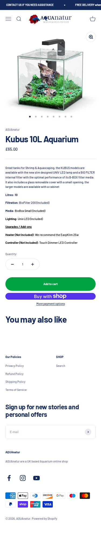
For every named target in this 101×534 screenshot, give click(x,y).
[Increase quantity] (32, 264)
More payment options (50, 303)
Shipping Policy (15, 381)
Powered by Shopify (44, 518)
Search (60, 365)
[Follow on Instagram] (22, 478)
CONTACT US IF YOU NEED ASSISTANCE (29, 4)
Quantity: (11, 254)
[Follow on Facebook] (9, 478)
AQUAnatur (12, 129)
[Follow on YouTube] (36, 478)
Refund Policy (14, 374)
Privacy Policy (14, 365)
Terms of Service (16, 389)
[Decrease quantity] (12, 264)
